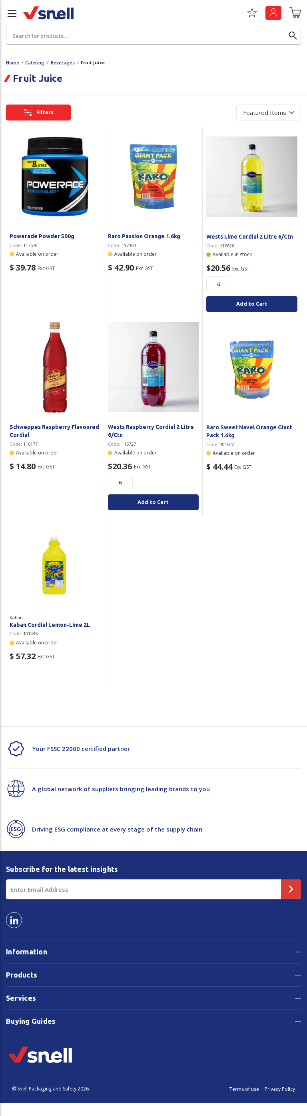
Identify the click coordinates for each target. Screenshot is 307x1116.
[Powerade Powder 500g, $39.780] (55, 176)
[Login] (273, 13)
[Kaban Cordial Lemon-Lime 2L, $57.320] (55, 565)
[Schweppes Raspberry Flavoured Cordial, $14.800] (55, 367)
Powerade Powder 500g (42, 236)
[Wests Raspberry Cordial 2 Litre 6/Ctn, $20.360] (153, 367)
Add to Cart (251, 303)
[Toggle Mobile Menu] (9, 13)
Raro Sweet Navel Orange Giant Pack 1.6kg (249, 431)
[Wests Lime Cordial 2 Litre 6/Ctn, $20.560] (251, 176)
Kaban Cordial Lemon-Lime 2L (50, 625)
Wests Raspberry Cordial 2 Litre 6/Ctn (151, 431)
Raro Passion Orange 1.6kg (144, 236)
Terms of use (244, 1089)
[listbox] (268, 112)
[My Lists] (252, 16)
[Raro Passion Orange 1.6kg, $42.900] (153, 176)
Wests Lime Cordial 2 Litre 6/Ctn (249, 236)
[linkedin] (14, 920)
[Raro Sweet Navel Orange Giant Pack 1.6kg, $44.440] (251, 367)
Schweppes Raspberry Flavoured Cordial (54, 431)
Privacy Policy (280, 1089)
